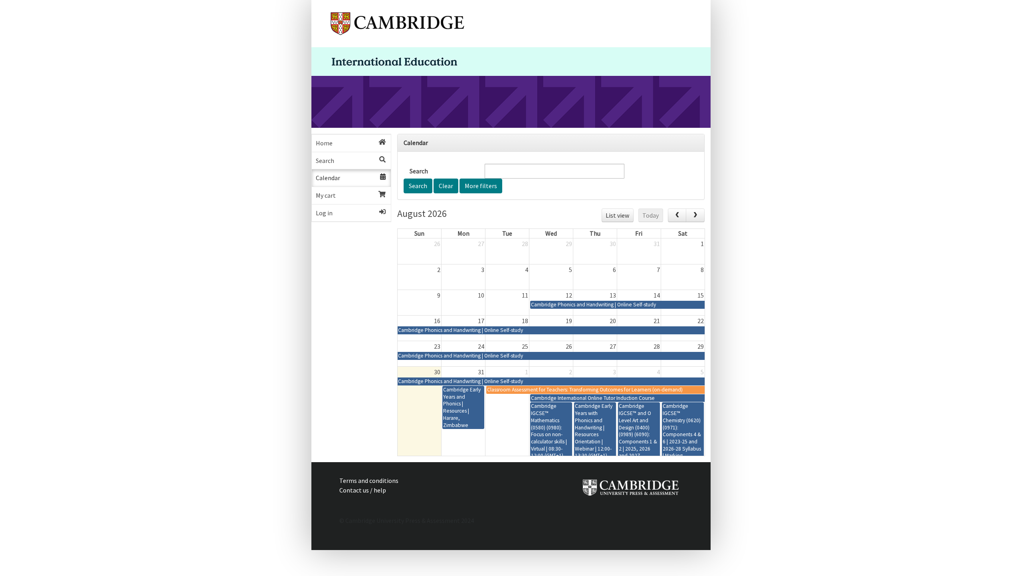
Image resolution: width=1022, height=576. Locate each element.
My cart (326, 195)
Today (650, 215)
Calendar (328, 178)
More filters (481, 186)
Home (324, 143)
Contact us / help (362, 490)
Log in (324, 213)
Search (325, 161)
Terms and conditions (368, 481)
